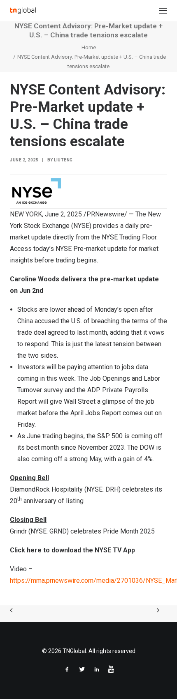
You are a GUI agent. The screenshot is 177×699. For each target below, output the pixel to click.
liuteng (63, 160)
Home (89, 47)
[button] (163, 10)
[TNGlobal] (23, 10)
